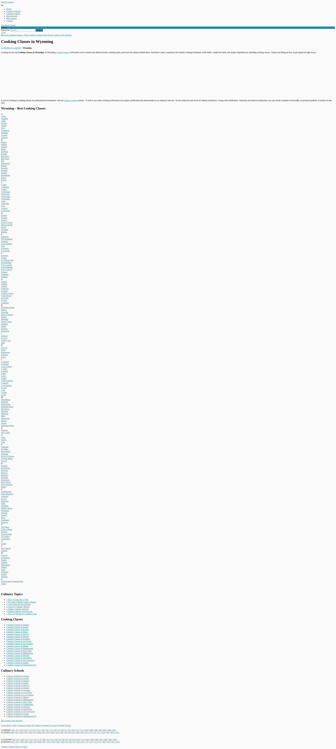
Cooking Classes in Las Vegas (18, 641)
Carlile (4, 185)
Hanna (4, 310)
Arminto (4, 133)
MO (109, 730)
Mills (3, 416)
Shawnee (5, 501)
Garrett (4, 281)
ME (96, 730)
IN (69, 730)
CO (34, 730)
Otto (3, 442)
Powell (4, 461)
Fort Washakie (7, 267)
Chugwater (5, 196)
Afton (3, 116)
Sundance (5, 520)
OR (61, 732)
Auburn (4, 137)
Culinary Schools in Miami (17, 697)
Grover (4, 300)
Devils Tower (6, 222)
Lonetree (4, 383)
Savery (4, 499)
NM (39, 732)
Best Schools (11, 16)
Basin (3, 149)
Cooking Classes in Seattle (17, 663)
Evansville (5, 251)
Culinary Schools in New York (19, 702)
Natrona (4, 430)
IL (66, 730)
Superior (4, 522)
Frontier (4, 277)
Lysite (3, 395)
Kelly (3, 350)
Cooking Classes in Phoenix (18, 655)
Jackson (4, 336)
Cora (3, 206)
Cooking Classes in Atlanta (17, 625)
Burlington (5, 175)
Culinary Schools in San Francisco (20, 711)
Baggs (3, 142)
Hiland (4, 317)
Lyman (4, 392)
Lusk (3, 390)
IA (59, 730)
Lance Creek (6, 366)
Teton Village (6, 529)
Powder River (7, 459)
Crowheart (5, 211)
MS (114, 730)
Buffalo (4, 170)
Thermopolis (6, 534)
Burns (3, 178)
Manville (4, 402)
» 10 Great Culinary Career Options (21, 602)
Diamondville (6, 225)
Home (8, 9)
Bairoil (4, 145)
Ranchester (5, 468)
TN (81, 732)
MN (104, 730)
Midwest (4, 414)
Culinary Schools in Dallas (17, 683)
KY (77, 730)
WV (112, 732)
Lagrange (5, 364)
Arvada (4, 135)
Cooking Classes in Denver (17, 634)
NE (25, 732)
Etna (3, 246)
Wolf (3, 570)
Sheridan (4, 506)
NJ (34, 732)
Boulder (4, 168)
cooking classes (62, 52)
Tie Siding (5, 536)
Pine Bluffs (5, 451)
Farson (4, 258)
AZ (25, 730)
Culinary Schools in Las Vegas (19, 693)
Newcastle (5, 433)
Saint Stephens (7, 494)
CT (38, 730)
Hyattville (5, 331)
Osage (3, 440)
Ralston (4, 466)
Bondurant (5, 163)
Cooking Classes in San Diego (19, 658)
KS (73, 730)
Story (3, 518)
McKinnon (5, 404)
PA (66, 732)
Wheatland (5, 565)
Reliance (4, 475)
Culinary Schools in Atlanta (17, 676)
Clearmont (5, 199)
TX (86, 732)
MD (91, 730)
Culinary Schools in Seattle (17, 714)
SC (73, 732)
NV (43, 732)
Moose (4, 421)
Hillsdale (4, 319)
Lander (4, 369)
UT (90, 732)
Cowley (4, 208)
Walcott (4, 555)
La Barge (5, 362)
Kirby (3, 357)
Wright (4, 574)
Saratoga (4, 496)
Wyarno (4, 577)
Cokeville (5, 204)
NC (16, 732)
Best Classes (11, 18)
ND (21, 732)
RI (70, 732)
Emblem (4, 241)
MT (12, 732)
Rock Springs (6, 485)
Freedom (4, 274)
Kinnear (4, 355)
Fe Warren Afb (7, 260)
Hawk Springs (7, 315)
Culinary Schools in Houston (18, 690)
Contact (9, 21)
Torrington (5, 539)
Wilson (4, 567)
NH (30, 732)
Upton (3, 544)
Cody (3, 201)
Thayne (4, 532)
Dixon (3, 227)
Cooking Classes (13, 14)
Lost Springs (6, 385)
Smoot (3, 515)
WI (108, 732)
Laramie (4, 371)
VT (99, 732)
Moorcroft (5, 418)
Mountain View (7, 425)
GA (51, 730)
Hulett (3, 326)
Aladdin (4, 119)
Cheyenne (5, 194)
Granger (4, 291)
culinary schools (70, 100)
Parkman (4, 447)
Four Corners (6, 270)
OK (57, 732)
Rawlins (4, 470)
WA (103, 732)
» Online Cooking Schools (17, 609)
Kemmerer (5, 352)
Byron (3, 180)
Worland (4, 572)
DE (43, 730)
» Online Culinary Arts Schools (19, 611)
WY (117, 732)
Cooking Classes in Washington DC (21, 665)
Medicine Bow (7, 407)
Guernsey (5, 303)
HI (55, 730)
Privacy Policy (21, 747)
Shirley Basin (6, 508)
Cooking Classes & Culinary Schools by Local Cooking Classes (44, 725)
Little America (7, 381)
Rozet (3, 487)
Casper (4, 189)
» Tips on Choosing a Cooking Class (21, 614)
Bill (2, 161)
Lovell (3, 388)
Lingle (3, 378)
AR (21, 730)
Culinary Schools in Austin (17, 678)
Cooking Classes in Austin (17, 627)
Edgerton (5, 237)
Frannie (4, 272)
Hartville (4, 312)
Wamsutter (5, 558)
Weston (4, 562)
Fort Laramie (6, 265)
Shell (3, 503)
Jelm (3, 343)
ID (62, 730)
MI (100, 730)
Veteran (4, 551)
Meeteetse (5, 409)
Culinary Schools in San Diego (19, 709)
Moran (4, 423)
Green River (6, 296)
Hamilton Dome (7, 307)
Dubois (4, 232)
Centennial (5, 192)
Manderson (5, 400)
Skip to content (7, 2)
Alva (3, 128)
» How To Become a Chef (17, 600)
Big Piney (5, 159)
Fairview (4, 255)
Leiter (3, 374)
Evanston (5, 248)
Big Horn (5, 156)
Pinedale (4, 454)
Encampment (6, 244)
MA (86, 730)
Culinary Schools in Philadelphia (19, 704)
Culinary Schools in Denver (17, 685)
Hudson (4, 324)
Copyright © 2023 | (9, 725)
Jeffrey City (6, 340)
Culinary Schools (13, 11)
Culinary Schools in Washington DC (21, 716)
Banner (4, 147)
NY (48, 732)
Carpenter (5, 187)
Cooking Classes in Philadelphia (19, 653)
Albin (3, 121)
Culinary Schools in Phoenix (18, 707)
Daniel (4, 215)
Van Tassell (5, 548)
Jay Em (4, 338)
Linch (3, 376)
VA (94, 732)
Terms (11, 747)
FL (47, 730)
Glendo (4, 286)
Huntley (4, 329)
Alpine (4, 126)
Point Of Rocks (7, 456)
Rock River (6, 482)
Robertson (5, 480)
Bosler (3, 166)
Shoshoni (5, 510)
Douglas (4, 230)
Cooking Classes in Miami (17, 646)
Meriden (4, 411)
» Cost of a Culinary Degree (18, 607)
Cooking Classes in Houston (18, 639)
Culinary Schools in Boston (17, 681)
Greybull (4, 298)
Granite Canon (7, 293)
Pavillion (4, 449)
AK (13, 730)
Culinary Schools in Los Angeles (20, 695)
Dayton (4, 218)
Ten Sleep (5, 527)
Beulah (4, 154)
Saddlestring (6, 492)
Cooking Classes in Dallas (17, 632)
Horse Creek (6, 322)
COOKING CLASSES (11, 48)
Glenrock (5, 289)
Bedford (4, 152)
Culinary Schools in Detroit (17, 688)
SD (77, 732)
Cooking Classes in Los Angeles (19, 644)
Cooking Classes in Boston (17, 629)
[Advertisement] (168, 76)
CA (30, 730)
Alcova (4, 123)
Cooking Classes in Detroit (17, 637)
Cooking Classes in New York (18, 651)
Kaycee (4, 348)
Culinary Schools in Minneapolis (19, 700)
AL (17, 730)
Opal (3, 437)
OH (52, 732)
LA (82, 730)
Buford (4, 173)
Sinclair (4, 513)
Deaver (4, 220)
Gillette (4, 284)
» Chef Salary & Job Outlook (18, 604)
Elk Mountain (6, 239)
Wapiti (3, 560)
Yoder (3, 584)
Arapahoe (5, 130)
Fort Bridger (6, 263)
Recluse (4, 473)
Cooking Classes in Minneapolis (19, 648)
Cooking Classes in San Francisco (20, 660)
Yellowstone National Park (12, 581)
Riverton (4, 477)
